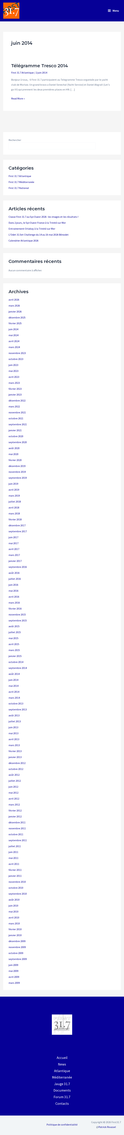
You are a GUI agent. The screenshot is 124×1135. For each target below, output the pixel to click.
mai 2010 (13, 911)
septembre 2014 (18, 668)
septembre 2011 (18, 840)
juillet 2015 (15, 632)
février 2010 (15, 929)
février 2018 (15, 519)
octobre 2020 (16, 436)
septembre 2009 (18, 959)
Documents (62, 1090)
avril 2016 (14, 596)
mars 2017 (14, 555)
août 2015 (14, 626)
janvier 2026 (15, 311)
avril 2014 (14, 691)
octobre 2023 (16, 359)
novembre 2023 (17, 353)
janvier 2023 (15, 394)
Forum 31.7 (62, 1097)
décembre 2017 (17, 525)
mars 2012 (14, 804)
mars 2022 (14, 406)
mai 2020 (13, 454)
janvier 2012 (15, 816)
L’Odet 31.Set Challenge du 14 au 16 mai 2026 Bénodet (39, 234)
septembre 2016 (18, 566)
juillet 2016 (15, 578)
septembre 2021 (18, 424)
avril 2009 (14, 976)
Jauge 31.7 (62, 1084)
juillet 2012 (15, 780)
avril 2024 (14, 341)
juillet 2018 (15, 501)
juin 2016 (13, 584)
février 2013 (15, 751)
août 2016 (14, 572)
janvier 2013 (15, 757)
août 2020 (14, 448)
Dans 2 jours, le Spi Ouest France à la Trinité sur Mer (37, 222)
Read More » (18, 99)
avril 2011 (14, 863)
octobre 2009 (16, 953)
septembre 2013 (18, 709)
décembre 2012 (17, 763)
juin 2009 (13, 965)
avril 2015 (14, 644)
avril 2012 (14, 798)
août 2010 (14, 899)
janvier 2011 (15, 875)
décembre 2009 (17, 941)
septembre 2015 (18, 620)
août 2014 (14, 673)
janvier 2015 (15, 656)
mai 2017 (13, 543)
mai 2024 (13, 335)
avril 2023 (14, 376)
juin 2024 (13, 329)
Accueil (62, 1057)
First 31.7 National (19, 188)
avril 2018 (14, 507)
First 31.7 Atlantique (22, 72)
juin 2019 (13, 483)
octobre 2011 (16, 834)
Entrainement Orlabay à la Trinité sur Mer (32, 228)
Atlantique (62, 1071)
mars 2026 (14, 305)
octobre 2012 (16, 769)
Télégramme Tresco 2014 (39, 65)
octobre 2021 (16, 418)
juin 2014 (13, 679)
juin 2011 (13, 852)
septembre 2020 (18, 442)
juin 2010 (13, 905)
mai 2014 (13, 685)
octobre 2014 (16, 662)
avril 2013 (14, 739)
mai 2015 (13, 638)
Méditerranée (62, 1077)
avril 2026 (14, 299)
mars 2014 (14, 697)
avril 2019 (14, 489)
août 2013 (14, 715)
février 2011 (15, 869)
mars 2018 (14, 513)
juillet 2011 (15, 846)
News (62, 1064)
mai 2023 (13, 370)
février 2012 (15, 810)
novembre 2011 (17, 828)
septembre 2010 (18, 893)
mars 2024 (14, 347)
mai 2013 (13, 733)
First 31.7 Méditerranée (21, 182)
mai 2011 (13, 858)
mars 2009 (14, 982)
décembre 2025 (17, 317)
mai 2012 (13, 792)
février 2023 (15, 388)
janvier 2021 (15, 430)
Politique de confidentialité (62, 1124)
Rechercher (15, 140)
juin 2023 (13, 365)
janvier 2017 (15, 561)
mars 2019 (14, 495)
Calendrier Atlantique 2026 (23, 240)
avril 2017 (14, 549)
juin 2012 (13, 786)
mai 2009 (13, 970)
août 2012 (14, 774)
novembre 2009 (17, 947)
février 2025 (15, 323)
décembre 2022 (17, 400)
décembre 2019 (17, 466)
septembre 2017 (18, 531)
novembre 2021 (17, 412)
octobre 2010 (16, 887)
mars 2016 (14, 602)
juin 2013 (13, 727)
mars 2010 (14, 923)
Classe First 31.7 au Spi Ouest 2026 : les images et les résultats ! (43, 216)
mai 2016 (13, 590)
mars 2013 (14, 745)
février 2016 (15, 608)
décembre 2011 (17, 822)
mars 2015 (14, 650)
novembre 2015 (17, 614)
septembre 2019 (18, 477)
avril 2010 (14, 917)
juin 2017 (13, 537)
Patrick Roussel (107, 1127)
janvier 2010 (15, 935)
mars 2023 (14, 382)
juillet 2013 (15, 721)
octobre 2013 (16, 703)
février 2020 (15, 460)
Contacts (62, 1103)
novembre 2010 (17, 881)
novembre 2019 (17, 471)
